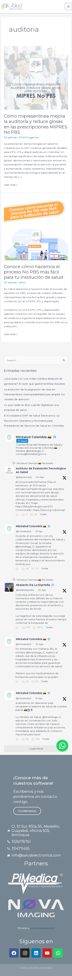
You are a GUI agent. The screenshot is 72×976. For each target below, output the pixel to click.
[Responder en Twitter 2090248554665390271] (18, 628)
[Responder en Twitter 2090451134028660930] (18, 515)
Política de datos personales (36, 967)
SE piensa (10, 137)
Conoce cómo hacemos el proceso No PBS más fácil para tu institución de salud (33, 272)
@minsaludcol (23, 531)
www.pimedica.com (42, 928)
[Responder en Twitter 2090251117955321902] (18, 682)
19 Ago (38, 698)
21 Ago (38, 531)
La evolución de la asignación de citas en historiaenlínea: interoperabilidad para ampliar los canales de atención (34, 394)
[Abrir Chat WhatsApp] (62, 746)
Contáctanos (27, 811)
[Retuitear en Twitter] (14, 463)
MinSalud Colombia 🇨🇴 (31, 526)
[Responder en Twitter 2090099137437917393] (18, 739)
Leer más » (11, 184)
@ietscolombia (24, 477)
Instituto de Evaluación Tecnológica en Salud (41, 470)
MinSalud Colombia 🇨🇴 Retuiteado (35, 463)
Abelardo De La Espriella (33, 584)
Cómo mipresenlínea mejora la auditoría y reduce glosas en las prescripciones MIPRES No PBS (35, 124)
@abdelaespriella (25, 590)
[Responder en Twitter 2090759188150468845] (18, 569)
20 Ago (40, 477)
